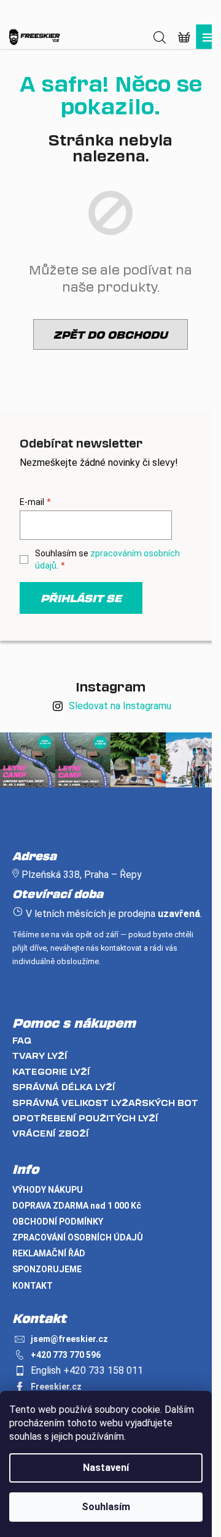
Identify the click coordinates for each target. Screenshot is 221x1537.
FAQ (21, 1040)
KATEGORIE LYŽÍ (51, 1071)
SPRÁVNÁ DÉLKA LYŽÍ (63, 1086)
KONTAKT (32, 1286)
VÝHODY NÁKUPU (47, 1190)
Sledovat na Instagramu (120, 706)
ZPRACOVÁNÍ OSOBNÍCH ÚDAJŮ (77, 1237)
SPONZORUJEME (47, 1269)
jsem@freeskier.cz (69, 1339)
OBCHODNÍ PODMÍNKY (57, 1221)
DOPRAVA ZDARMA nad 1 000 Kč (76, 1206)
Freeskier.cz (56, 1386)
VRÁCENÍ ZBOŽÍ (50, 1133)
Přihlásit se (81, 598)
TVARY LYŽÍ (40, 1055)
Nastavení (106, 1467)
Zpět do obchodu (110, 334)
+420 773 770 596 (66, 1355)
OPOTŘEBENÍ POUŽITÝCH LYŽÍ (85, 1117)
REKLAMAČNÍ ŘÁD (48, 1253)
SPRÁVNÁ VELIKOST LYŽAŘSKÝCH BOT (105, 1102)
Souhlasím (106, 1507)
